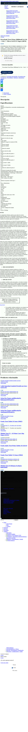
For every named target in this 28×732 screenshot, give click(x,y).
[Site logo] (7, 8)
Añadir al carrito (7, 72)
